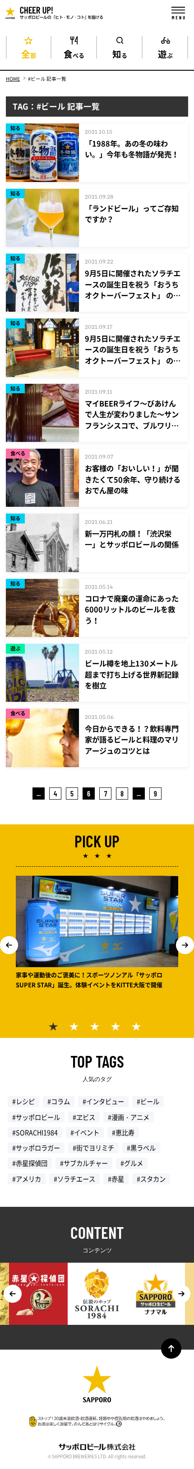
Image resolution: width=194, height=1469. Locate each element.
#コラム (58, 1101)
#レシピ (23, 1101)
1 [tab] (55, 1029)
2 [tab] (76, 1029)
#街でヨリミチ (93, 1148)
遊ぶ (165, 53)
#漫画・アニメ (128, 1117)
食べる (74, 53)
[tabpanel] (97, 933)
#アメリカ (26, 1179)
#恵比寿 (123, 1132)
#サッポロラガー (36, 1148)
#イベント (84, 1132)
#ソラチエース (74, 1179)
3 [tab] (97, 1029)
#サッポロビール (36, 1117)
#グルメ (131, 1163)
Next (185, 945)
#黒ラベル (141, 1148)
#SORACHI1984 (35, 1132)
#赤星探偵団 (29, 1163)
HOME (13, 78)
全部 (28, 53)
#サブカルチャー (84, 1163)
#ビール (148, 1101)
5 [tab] (138, 1029)
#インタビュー (103, 1101)
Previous (9, 945)
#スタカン (151, 1179)
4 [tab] (118, 1029)
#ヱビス (84, 1117)
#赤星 (116, 1179)
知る (119, 53)
